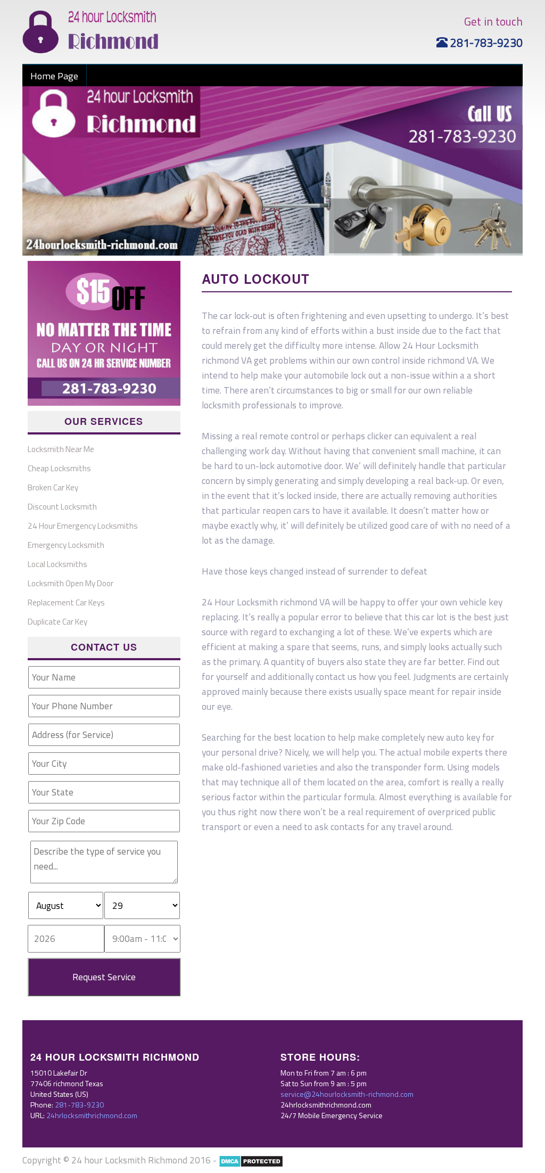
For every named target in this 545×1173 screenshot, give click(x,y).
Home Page (54, 75)
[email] (347, 1094)
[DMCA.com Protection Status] (251, 1160)
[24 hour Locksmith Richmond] (90, 31)
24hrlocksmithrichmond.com (91, 1115)
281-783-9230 (485, 42)
